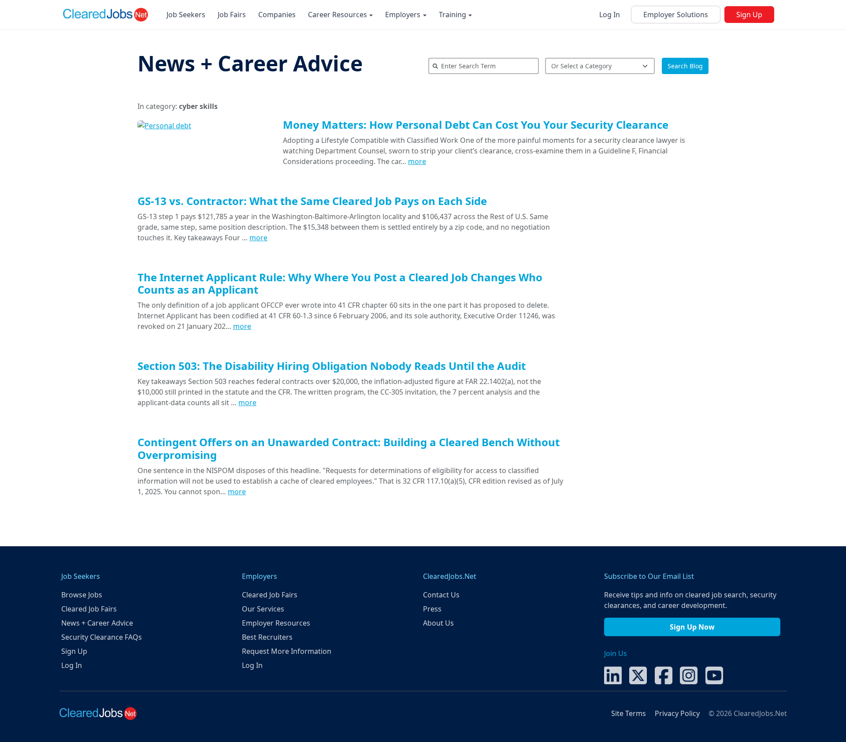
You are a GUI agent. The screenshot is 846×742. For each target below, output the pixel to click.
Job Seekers (186, 14)
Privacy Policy (677, 713)
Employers (403, 14)
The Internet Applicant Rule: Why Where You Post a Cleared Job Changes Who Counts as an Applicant (339, 283)
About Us (438, 623)
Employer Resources (276, 623)
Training (453, 14)
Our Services (263, 609)
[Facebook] (663, 674)
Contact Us (441, 595)
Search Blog (685, 66)
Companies (277, 14)
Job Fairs (232, 14)
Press (432, 609)
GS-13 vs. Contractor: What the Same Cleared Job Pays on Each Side (312, 201)
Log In (609, 14)
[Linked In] (613, 674)
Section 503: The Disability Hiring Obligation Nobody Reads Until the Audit (331, 365)
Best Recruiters (267, 637)
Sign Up (749, 14)
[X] (638, 674)
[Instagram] (689, 674)
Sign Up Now (692, 627)
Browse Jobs (81, 595)
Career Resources (338, 14)
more (417, 161)
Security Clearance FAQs (101, 637)
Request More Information (286, 651)
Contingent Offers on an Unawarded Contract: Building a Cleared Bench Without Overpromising (348, 448)
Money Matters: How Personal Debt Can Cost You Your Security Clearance (475, 124)
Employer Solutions (675, 14)
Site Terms (628, 713)
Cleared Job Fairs (89, 609)
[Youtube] (714, 674)
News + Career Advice (250, 63)
